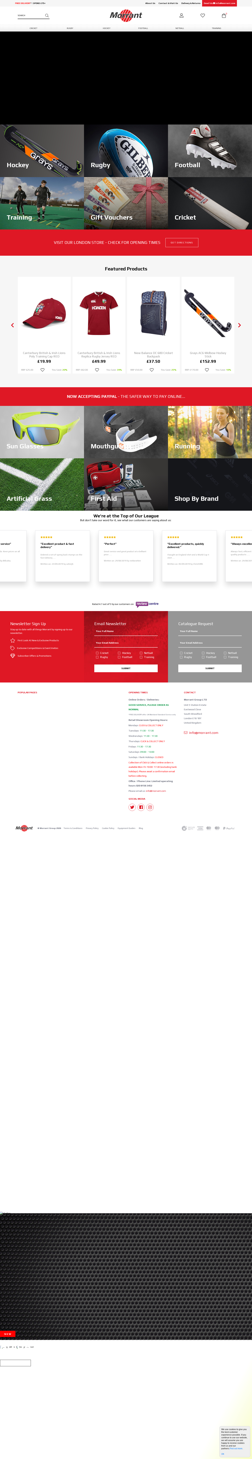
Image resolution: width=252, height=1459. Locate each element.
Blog (141, 828)
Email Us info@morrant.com (219, 3)
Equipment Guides (126, 828)
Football (127, 657)
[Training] (42, 203)
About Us (150, 3)
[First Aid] (126, 484)
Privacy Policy (92, 828)
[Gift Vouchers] (126, 203)
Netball (148, 653)
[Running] (210, 431)
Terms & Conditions (73, 828)
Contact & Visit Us (168, 3)
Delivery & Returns (190, 3)
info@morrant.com (156, 791)
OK (222, 1454)
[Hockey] (42, 150)
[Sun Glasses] (42, 431)
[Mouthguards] (126, 431)
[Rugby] (126, 150)
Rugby (104, 657)
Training (149, 657)
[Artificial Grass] (42, 484)
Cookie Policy (108, 828)
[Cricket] (210, 203)
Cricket (104, 653)
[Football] (210, 150)
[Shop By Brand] (210, 484)
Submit (126, 668)
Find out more (236, 1448)
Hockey (126, 653)
